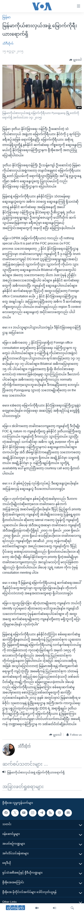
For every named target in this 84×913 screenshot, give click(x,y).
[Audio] (54, 908)
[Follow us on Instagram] (32, 813)
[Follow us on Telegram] (41, 813)
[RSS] (50, 813)
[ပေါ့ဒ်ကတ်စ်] (59, 813)
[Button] (75, 60)
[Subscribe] (68, 813)
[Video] (37, 908)
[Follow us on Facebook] (6, 813)
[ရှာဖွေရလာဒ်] (72, 908)
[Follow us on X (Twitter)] (15, 813)
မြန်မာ (6, 17)
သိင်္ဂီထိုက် (7, 43)
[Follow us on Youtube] (24, 813)
